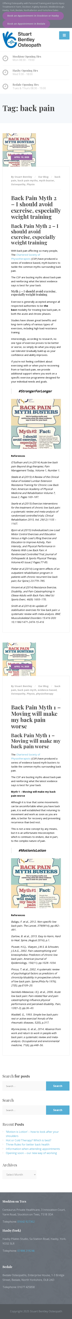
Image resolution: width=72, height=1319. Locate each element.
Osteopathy (18, 184)
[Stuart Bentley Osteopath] (23, 39)
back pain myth (27, 690)
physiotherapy (44, 693)
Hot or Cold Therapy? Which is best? (28, 1140)
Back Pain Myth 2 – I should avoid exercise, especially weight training (36, 207)
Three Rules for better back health (27, 1144)
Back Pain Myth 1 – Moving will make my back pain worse (36, 716)
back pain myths (28, 180)
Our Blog (43, 176)
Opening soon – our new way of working (31, 1153)
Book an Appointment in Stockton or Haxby (33, 15)
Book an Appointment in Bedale (26, 23)
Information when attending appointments (33, 1149)
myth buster (46, 180)
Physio (31, 184)
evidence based (47, 690)
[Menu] (64, 35)
